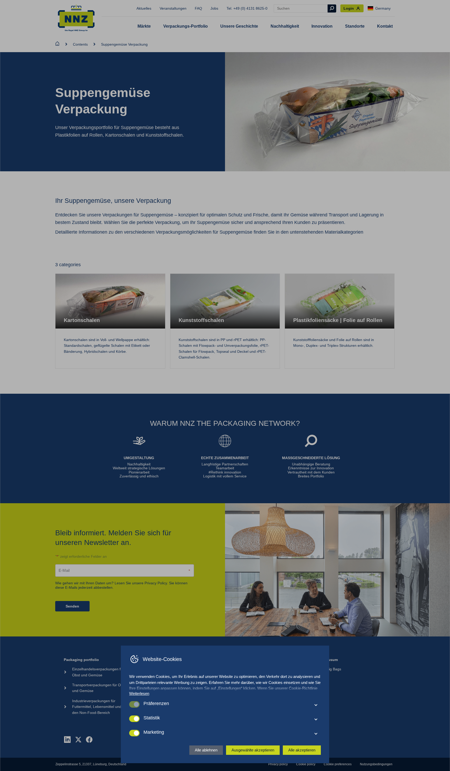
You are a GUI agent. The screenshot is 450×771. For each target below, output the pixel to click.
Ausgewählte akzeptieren (253, 750)
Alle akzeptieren (301, 750)
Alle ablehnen (206, 750)
